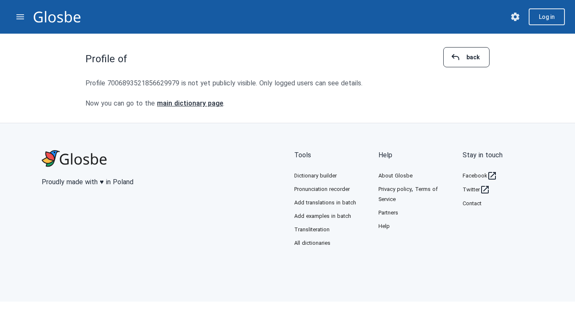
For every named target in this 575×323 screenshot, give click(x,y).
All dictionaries (312, 243)
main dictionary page (190, 103)
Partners (388, 212)
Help (385, 155)
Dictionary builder (315, 175)
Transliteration (312, 229)
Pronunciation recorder (322, 189)
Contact (472, 203)
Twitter (471, 189)
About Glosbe (395, 175)
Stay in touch (483, 155)
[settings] (515, 16)
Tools (302, 155)
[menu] (20, 17)
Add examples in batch (322, 216)
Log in (547, 16)
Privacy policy (395, 189)
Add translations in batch (325, 202)
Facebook (475, 175)
